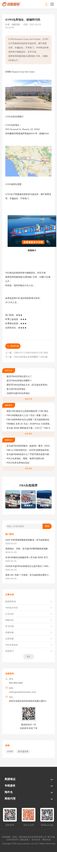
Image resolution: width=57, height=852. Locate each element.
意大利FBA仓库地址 (16, 389)
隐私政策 (24, 839)
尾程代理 (10, 798)
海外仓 (9, 792)
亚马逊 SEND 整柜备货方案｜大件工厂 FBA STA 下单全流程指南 (29, 428)
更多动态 (28, 468)
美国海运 (10, 779)
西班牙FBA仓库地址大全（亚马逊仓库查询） (28, 385)
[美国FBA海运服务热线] (49, 4)
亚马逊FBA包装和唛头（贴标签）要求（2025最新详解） (29, 446)
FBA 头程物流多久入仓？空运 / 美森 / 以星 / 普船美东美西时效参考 (29, 415)
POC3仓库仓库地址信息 (18, 462)
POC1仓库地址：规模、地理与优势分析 (25, 458)
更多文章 (28, 399)
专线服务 (10, 785)
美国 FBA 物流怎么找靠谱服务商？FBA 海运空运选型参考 (29, 411)
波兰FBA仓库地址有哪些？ (19, 380)
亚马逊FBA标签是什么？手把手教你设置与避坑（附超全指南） (29, 454)
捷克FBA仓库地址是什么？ (19, 376)
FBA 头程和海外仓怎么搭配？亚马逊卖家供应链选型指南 (29, 419)
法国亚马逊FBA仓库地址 (18, 393)
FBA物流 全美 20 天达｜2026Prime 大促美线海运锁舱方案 (29, 424)
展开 (28, 657)
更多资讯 (28, 434)
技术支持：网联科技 (40, 839)
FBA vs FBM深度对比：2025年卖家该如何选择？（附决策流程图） (29, 450)
